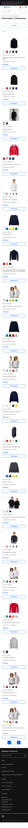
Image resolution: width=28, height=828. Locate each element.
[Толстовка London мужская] (14, 185)
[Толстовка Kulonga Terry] (14, 643)
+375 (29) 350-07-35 (6, 804)
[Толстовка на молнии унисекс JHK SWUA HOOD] (14, 43)
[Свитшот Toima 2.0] (14, 467)
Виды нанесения (6, 786)
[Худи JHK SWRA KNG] (14, 79)
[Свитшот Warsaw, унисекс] (14, 362)
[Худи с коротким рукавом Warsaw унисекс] (14, 502)
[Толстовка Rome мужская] (14, 538)
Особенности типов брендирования (12, 774)
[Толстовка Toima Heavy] (14, 327)
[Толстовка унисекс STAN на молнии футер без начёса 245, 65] (14, 255)
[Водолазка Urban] (14, 115)
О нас (3, 760)
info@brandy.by (5, 809)
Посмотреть (14, 68)
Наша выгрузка (6, 789)
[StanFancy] (14, 608)
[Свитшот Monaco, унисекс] (14, 573)
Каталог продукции (7, 764)
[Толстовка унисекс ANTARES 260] (14, 432)
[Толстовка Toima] (14, 220)
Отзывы (3, 767)
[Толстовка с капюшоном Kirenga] (14, 397)
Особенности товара (7, 771)
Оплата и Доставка (7, 782)
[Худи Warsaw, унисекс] (14, 678)
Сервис (3, 779)
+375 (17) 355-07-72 (6, 807)
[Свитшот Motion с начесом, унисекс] (14, 292)
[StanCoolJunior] (14, 150)
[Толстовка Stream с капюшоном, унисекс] (14, 713)
